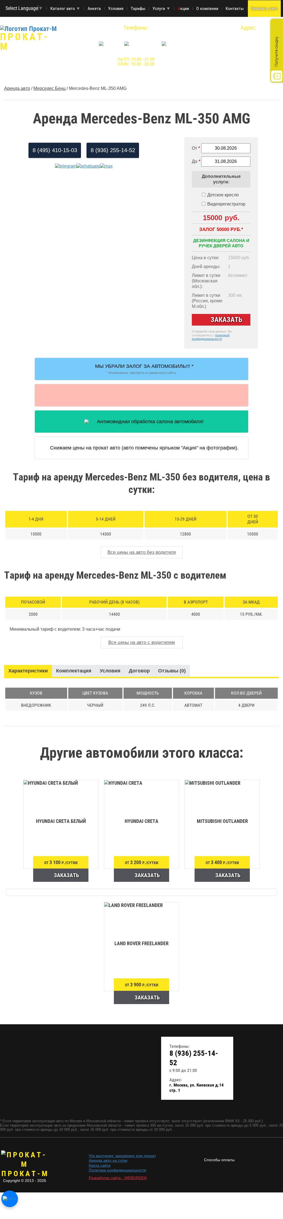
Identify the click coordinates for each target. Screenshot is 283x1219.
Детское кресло (223, 195)
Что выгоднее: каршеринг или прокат (122, 1155)
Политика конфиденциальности (117, 1170)
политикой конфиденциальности (210, 337)
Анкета (94, 8)
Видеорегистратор (226, 204)
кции (183, 8)
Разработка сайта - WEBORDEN (118, 1178)
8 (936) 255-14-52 (136, 34)
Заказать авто (264, 8)
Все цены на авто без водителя (142, 552)
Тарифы (138, 8)
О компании (207, 8)
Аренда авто (17, 88)
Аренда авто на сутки (108, 1160)
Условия (116, 8)
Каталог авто (65, 8)
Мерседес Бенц (49, 88)
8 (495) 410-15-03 (55, 150)
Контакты (235, 8)
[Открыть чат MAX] (9, 1199)
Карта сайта (100, 1165)
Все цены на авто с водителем (141, 642)
